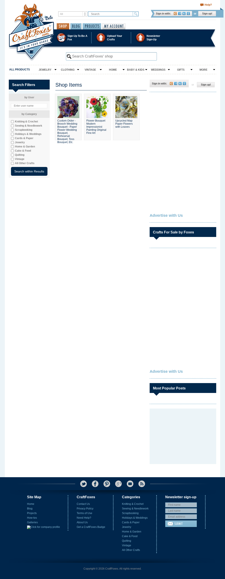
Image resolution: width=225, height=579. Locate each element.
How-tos (32, 517)
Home (113, 69)
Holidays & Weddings (135, 517)
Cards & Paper (131, 522)
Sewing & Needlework (135, 508)
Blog (30, 508)
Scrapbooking (130, 513)
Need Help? (84, 517)
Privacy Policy (85, 508)
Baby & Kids (135, 69)
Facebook (179, 13)
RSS (141, 483)
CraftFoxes (175, 13)
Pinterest (106, 483)
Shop (63, 26)
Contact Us (83, 504)
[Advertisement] (183, 124)
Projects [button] (92, 26)
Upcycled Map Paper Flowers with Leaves (124, 123)
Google (188, 13)
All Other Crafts (131, 550)
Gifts (181, 69)
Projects (32, 513)
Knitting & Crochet (132, 504)
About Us (82, 522)
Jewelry (45, 69)
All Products (19, 69)
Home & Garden (131, 531)
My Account (113, 26)
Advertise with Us (166, 215)
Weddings (158, 69)
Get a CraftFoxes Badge (91, 527)
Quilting (126, 540)
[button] (112, 37)
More (203, 69)
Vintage (90, 69)
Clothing (67, 69)
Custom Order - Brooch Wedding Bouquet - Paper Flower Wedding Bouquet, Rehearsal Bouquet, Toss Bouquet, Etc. (67, 128)
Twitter (184, 13)
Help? (208, 4)
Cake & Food (130, 536)
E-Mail (130, 483)
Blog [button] (76, 26)
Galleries (32, 522)
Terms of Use (84, 513)
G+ (118, 483)
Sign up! (207, 13)
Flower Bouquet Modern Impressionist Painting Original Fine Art (96, 126)
